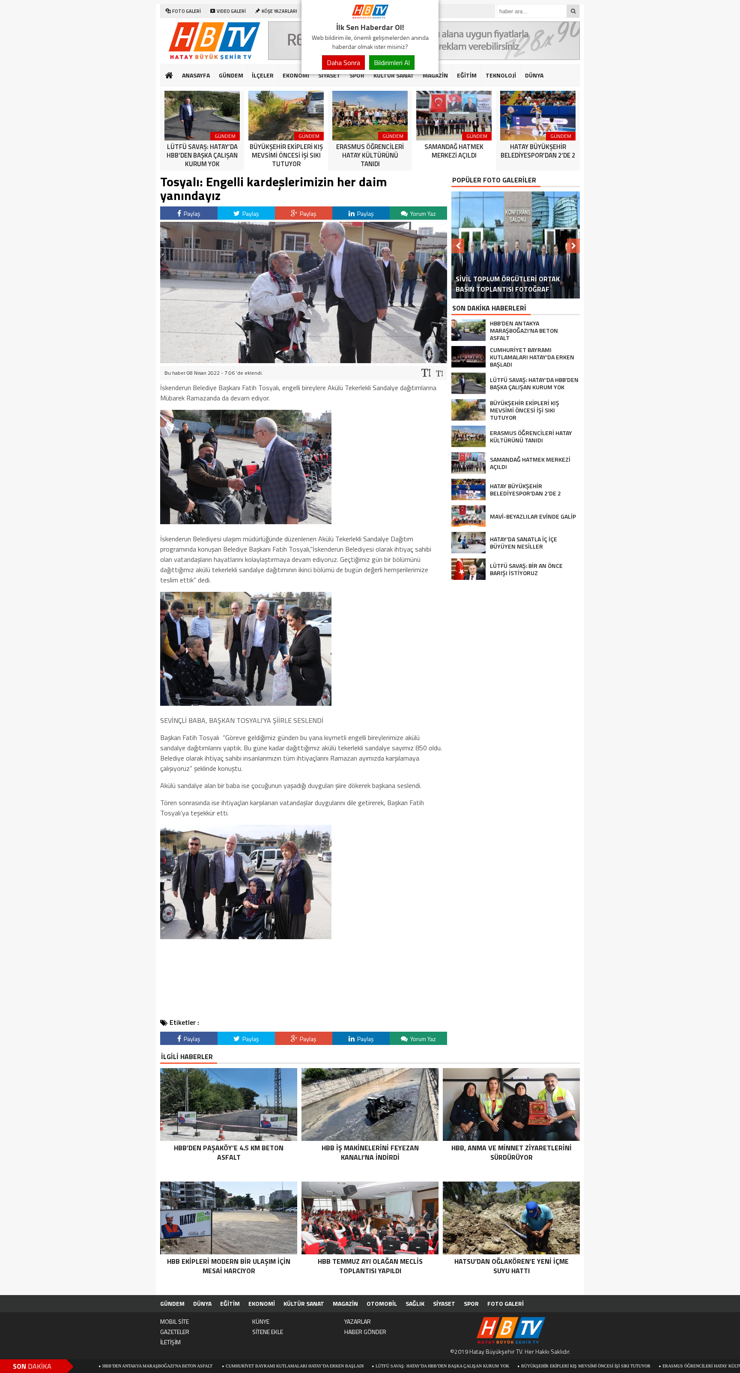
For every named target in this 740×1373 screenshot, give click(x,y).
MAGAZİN (435, 75)
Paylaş (191, 213)
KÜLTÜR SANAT (393, 75)
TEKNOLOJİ (501, 75)
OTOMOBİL (382, 1303)
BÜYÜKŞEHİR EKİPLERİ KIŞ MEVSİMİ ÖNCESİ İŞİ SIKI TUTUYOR (517, 1366)
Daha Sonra (343, 62)
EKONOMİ (296, 75)
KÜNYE (260, 1321)
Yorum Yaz (422, 213)
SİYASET (329, 75)
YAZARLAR (357, 1321)
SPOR (356, 75)
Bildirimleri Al (392, 62)
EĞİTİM (467, 75)
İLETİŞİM (170, 1341)
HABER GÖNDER (365, 1331)
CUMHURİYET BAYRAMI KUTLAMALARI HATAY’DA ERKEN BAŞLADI (226, 1366)
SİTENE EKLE (267, 1331)
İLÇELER (263, 75)
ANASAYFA (196, 75)
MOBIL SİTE (174, 1321)
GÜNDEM (231, 75)
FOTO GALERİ (505, 1303)
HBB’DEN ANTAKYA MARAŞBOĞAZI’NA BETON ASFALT (89, 1366)
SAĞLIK (415, 1303)
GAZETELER (174, 1331)
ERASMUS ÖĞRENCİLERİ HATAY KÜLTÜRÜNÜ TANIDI (647, 1366)
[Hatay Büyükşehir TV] (370, 16)
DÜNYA (534, 75)
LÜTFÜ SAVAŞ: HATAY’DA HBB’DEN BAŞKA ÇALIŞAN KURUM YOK (374, 1366)
